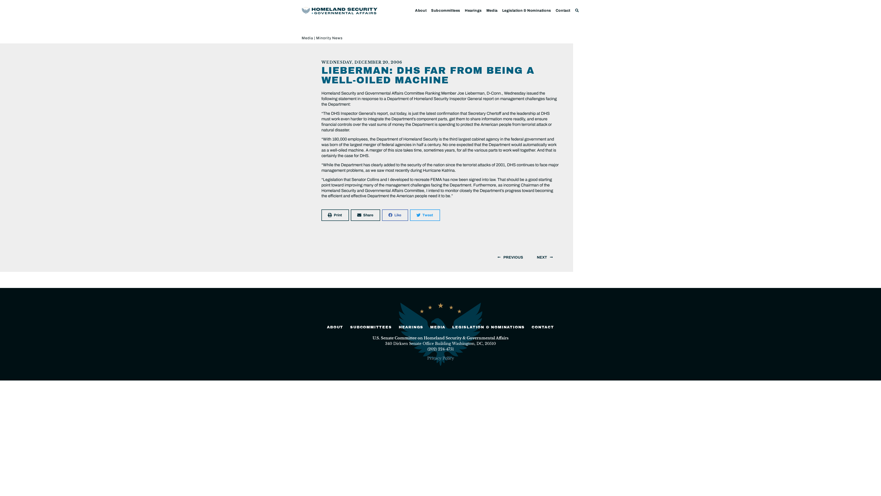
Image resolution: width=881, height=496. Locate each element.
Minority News (329, 38)
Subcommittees (445, 10)
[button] (577, 10)
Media (492, 10)
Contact (563, 10)
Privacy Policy (440, 358)
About (421, 10)
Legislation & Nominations (526, 10)
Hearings (473, 10)
